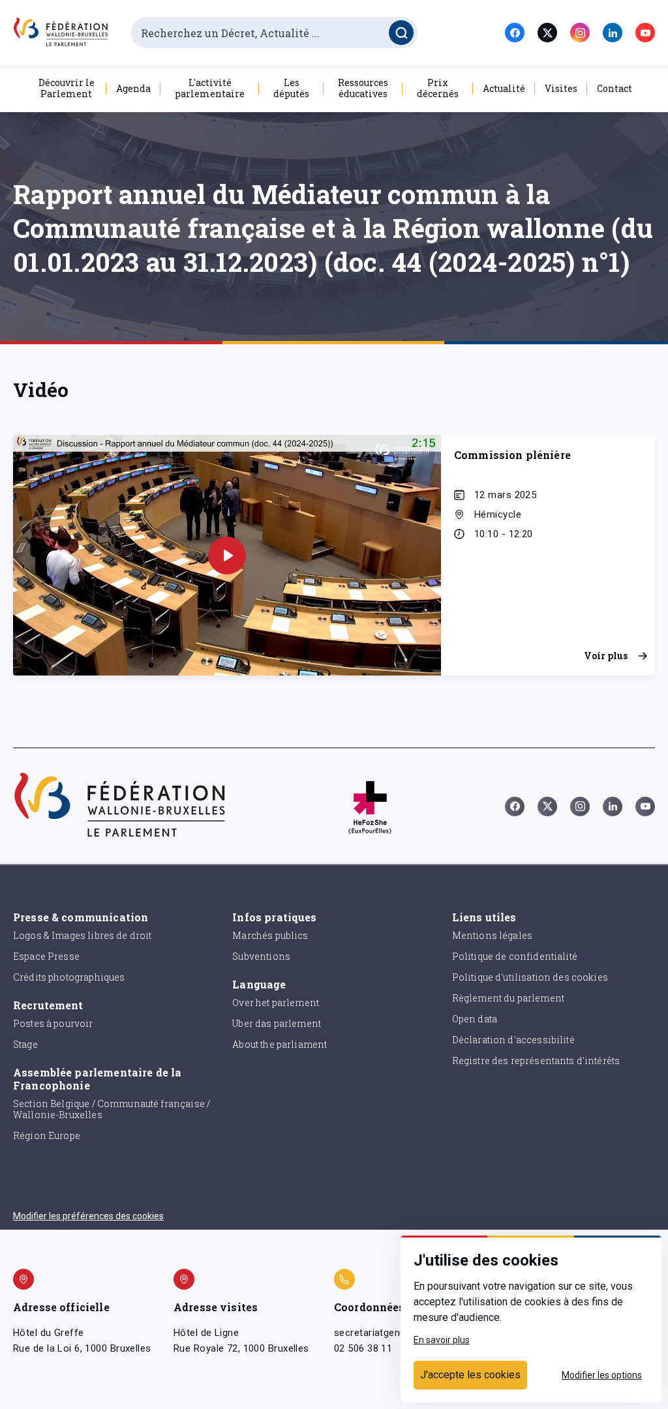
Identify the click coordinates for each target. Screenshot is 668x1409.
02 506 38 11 (363, 1348)
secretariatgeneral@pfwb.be (398, 1333)
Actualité (504, 88)
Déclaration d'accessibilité (513, 1039)
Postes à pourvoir (53, 1023)
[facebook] (514, 32)
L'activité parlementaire (210, 88)
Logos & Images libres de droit (82, 935)
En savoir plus (442, 1340)
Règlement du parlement (508, 998)
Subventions (261, 956)
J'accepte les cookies (470, 1375)
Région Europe (46, 1135)
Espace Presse (46, 956)
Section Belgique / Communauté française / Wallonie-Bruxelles (111, 1109)
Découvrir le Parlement (66, 88)
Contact (614, 88)
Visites (561, 88)
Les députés (291, 88)
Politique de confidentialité (514, 956)
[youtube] (645, 32)
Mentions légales (492, 935)
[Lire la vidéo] (227, 555)
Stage (25, 1044)
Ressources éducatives (363, 88)
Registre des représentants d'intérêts (536, 1060)
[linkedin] (612, 32)
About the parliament (279, 1044)
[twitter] (547, 32)
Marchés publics (270, 935)
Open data (474, 1019)
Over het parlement (275, 1002)
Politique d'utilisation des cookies (530, 977)
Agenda (133, 88)
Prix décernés (438, 88)
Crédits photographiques (69, 977)
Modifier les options (602, 1375)
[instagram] (580, 32)
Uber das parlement (276, 1023)
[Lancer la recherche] (401, 32)
